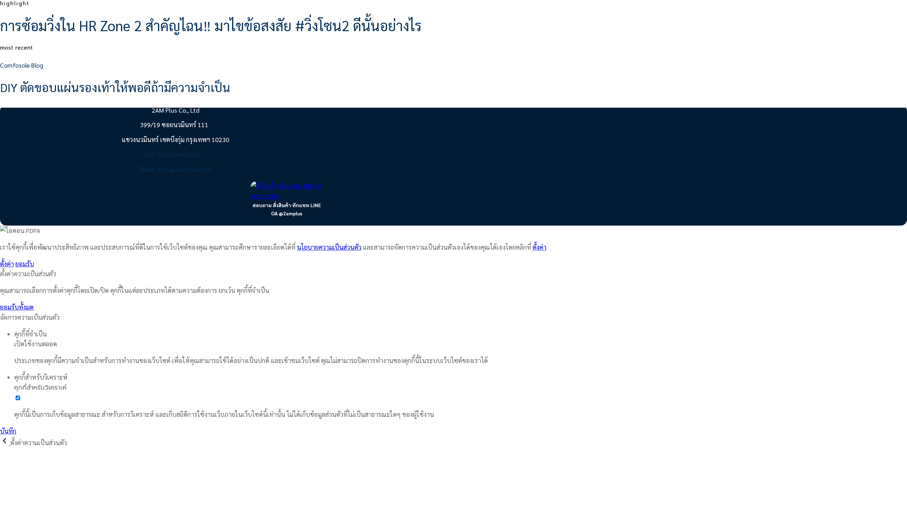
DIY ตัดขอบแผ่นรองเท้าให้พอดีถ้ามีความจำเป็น (115, 87)
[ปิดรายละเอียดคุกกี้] (5, 442)
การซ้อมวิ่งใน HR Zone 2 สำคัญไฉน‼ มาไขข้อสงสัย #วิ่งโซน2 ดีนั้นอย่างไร (211, 25)
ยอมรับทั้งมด (17, 307)
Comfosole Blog (21, 65)
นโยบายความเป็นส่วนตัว (329, 247)
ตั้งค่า (539, 247)
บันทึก (8, 431)
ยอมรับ (24, 264)
